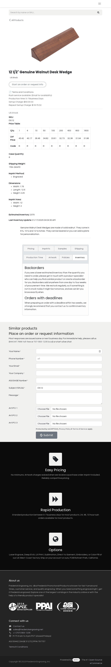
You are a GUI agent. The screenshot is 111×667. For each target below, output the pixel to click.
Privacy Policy (65, 429)
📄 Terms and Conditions (21, 92)
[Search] (98, 12)
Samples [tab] (62, 249)
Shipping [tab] (79, 249)
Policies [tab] (66, 257)
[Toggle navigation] (99, 3)
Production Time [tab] (34, 257)
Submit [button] (48, 435)
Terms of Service (80, 429)
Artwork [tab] (52, 257)
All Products (17, 20)
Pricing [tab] (31, 249)
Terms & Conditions (18, 647)
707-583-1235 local (43, 342)
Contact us (18, 626)
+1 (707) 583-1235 (21, 633)
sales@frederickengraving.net (28, 629)
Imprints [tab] (46, 249)
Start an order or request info (27, 84)
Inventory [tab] (80, 257)
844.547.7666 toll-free (20, 342)
